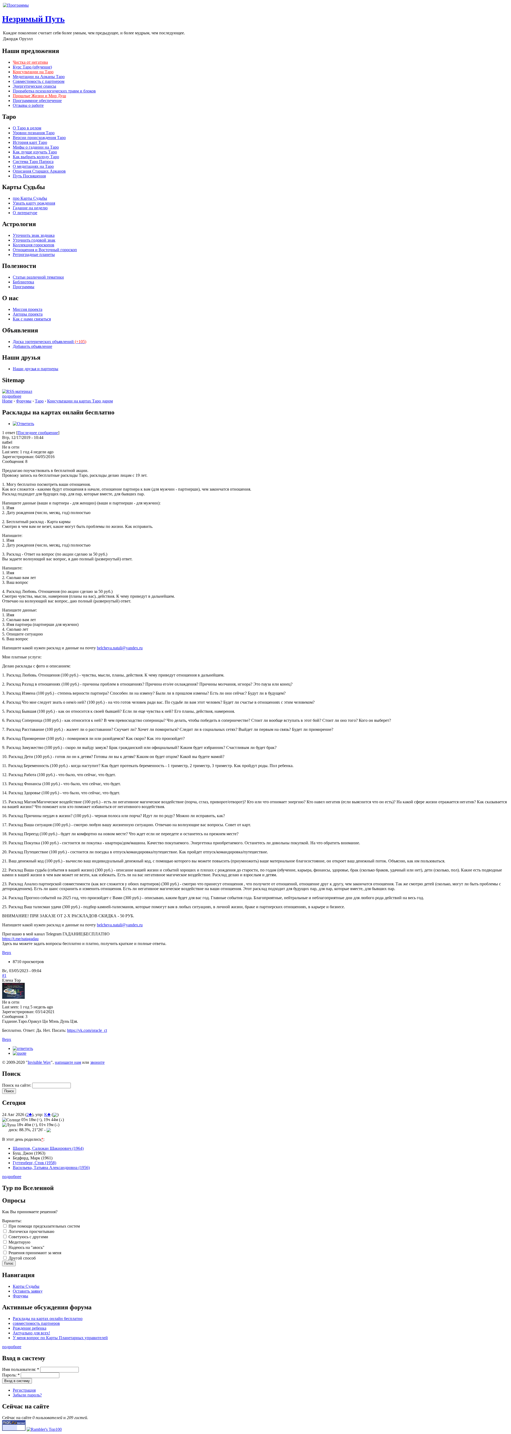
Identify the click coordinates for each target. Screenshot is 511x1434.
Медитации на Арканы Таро (39, 76)
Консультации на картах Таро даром (80, 401)
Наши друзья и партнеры (35, 368)
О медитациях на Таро (33, 166)
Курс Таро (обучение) (32, 67)
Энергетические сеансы (34, 86)
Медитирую (18, 1242)
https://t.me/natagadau (20, 938)
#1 (4, 975)
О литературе (25, 212)
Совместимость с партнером (38, 81)
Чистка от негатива (30, 62)
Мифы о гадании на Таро (36, 147)
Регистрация (24, 1390)
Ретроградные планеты (34, 254)
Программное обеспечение (37, 100)
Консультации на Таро (33, 72)
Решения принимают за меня (34, 1252)
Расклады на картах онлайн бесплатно (48, 1318)
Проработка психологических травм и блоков (54, 91)
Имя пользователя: (20, 1369)
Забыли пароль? (27, 1395)
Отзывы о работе (28, 105)
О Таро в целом (27, 128)
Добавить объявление (32, 346)
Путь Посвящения (29, 176)
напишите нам (68, 1062)
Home (7, 401)
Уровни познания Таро (34, 133)
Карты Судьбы (26, 1286)
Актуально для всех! (31, 1333)
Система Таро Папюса (33, 161)
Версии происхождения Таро (39, 137)
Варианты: (12, 1221)
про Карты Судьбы (30, 198)
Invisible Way (39, 1062)
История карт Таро (30, 142)
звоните (97, 1062)
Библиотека (23, 282)
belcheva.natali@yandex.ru (120, 648)
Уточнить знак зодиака (34, 235)
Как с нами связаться (32, 319)
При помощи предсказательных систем (43, 1226)
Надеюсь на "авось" (25, 1247)
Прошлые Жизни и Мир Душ (39, 95)
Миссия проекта (27, 309)
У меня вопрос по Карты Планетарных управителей (60, 1337)
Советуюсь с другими (27, 1237)
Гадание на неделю (30, 208)
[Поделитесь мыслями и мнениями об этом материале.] (23, 423)
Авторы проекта (28, 314)
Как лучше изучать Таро (35, 152)
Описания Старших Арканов (39, 171)
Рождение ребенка (29, 1328)
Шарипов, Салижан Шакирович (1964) (48, 1148)
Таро (39, 401)
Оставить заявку (28, 1291)
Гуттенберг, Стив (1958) (34, 1162)
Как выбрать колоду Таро (36, 156)
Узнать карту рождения (34, 203)
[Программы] (16, 5)
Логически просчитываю (30, 1231)
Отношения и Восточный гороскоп (45, 249)
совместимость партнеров (36, 1323)
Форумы (23, 401)
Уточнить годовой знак (34, 240)
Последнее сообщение (38, 432)
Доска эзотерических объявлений (49, 341)
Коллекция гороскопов (33, 245)
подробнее (11, 396)
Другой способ (21, 1258)
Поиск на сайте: (17, 1085)
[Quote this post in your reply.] (19, 1053)
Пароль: (11, 1375)
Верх (6, 952)
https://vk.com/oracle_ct (87, 1030)
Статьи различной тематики (38, 277)
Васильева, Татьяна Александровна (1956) (51, 1167)
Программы (23, 286)
